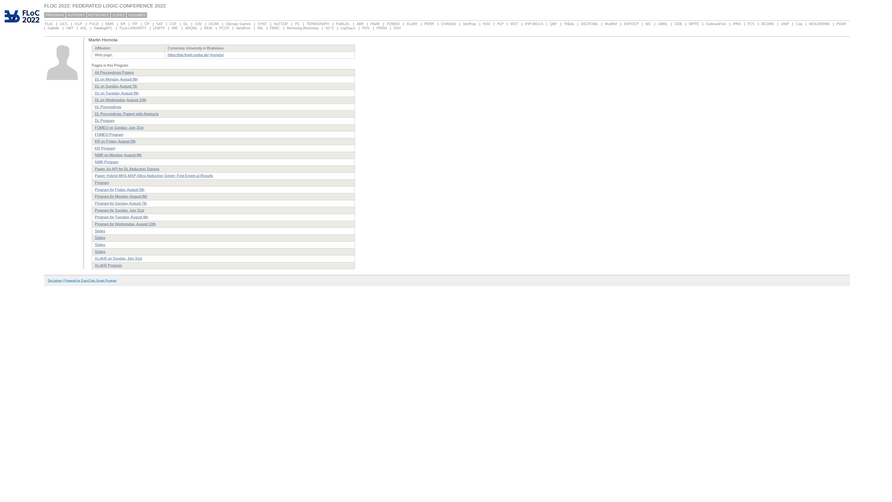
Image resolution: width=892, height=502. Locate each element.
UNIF (785, 24)
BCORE (767, 24)
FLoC (49, 24)
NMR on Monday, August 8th (118, 155)
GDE (678, 24)
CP (146, 24)
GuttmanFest (716, 24)
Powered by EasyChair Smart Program (91, 280)
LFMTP (159, 28)
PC (297, 24)
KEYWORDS (98, 15)
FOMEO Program (109, 135)
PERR (429, 24)
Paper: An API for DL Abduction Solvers (127, 169)
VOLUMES (136, 15)
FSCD (94, 24)
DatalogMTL (103, 28)
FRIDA (382, 28)
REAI (208, 28)
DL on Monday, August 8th (116, 79)
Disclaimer (55, 280)
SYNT (262, 24)
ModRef (611, 24)
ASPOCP (631, 24)
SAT (159, 24)
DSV (397, 28)
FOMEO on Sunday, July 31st (119, 128)
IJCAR (214, 24)
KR (123, 24)
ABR (360, 24)
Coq (799, 24)
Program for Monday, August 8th (121, 196)
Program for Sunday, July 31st (119, 210)
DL (186, 24)
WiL (260, 28)
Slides (100, 231)
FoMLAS (343, 24)
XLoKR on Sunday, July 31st (118, 259)
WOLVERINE (819, 24)
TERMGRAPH (318, 24)
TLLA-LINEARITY (132, 28)
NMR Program (106, 162)
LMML (663, 24)
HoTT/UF (281, 24)
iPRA (737, 24)
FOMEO (393, 24)
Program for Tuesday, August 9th (121, 217)
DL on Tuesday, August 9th (117, 93)
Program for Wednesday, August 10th (125, 224)
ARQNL (191, 28)
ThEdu (569, 24)
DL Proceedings (108, 107)
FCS (751, 24)
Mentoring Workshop (302, 28)
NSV (486, 24)
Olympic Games (238, 24)
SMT (70, 28)
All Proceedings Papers (114, 73)
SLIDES (118, 15)
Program (102, 183)
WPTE (694, 24)
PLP (500, 24)
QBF (553, 24)
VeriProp (469, 24)
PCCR (224, 28)
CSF (173, 24)
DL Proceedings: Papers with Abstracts (127, 114)
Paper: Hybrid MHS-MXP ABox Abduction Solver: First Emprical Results (154, 176)
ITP (135, 24)
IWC (175, 28)
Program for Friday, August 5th (119, 190)
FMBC (275, 28)
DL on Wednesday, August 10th (120, 100)
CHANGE (448, 24)
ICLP (78, 24)
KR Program (105, 148)
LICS (64, 24)
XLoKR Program (108, 266)
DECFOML (589, 24)
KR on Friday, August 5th (115, 141)
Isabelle (53, 28)
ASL (83, 28)
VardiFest (243, 28)
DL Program (105, 121)
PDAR (841, 24)
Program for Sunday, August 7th (121, 203)
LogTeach (348, 28)
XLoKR (412, 24)
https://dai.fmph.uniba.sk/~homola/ (196, 55)
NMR (109, 24)
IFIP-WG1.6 (534, 24)
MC (648, 24)
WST (514, 24)
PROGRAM (55, 15)
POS (366, 28)
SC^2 (329, 28)
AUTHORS (76, 15)
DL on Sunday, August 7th (116, 86)
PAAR (375, 24)
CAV (198, 24)
